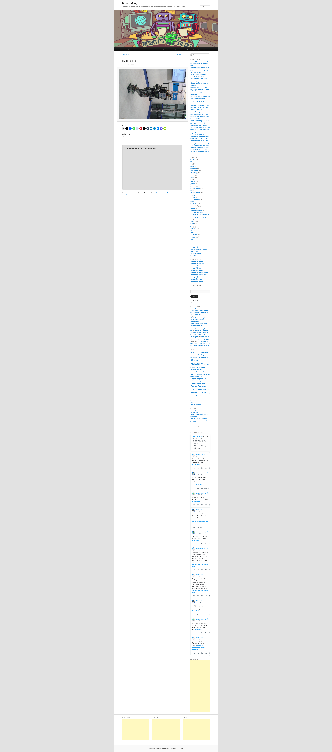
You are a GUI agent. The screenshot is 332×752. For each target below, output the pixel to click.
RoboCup (198, 381)
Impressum (193, 255)
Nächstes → (180, 54)
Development (193, 172)
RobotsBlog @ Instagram (197, 265)
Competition (193, 168)
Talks (191, 225)
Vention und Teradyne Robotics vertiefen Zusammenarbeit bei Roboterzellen (200, 98)
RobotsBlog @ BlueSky (196, 261)
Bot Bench (193, 411)
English (192, 176)
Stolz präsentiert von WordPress (176, 748)
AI (191, 161)
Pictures (192, 205)
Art (191, 165)
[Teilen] (209, 468)
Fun (191, 179)
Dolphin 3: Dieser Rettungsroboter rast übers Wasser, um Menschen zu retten (200, 63)
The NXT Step (194, 422)
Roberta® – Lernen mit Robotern (199, 418)
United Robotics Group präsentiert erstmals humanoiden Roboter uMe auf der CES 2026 (200, 337)
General (192, 181)
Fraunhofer (198, 357)
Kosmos (206, 364)
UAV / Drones (194, 228)
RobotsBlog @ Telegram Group (198, 274)
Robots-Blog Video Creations (147, 49)
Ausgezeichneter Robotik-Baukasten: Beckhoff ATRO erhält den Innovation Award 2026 (199, 332)
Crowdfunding (194, 170)
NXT (193, 196)
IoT (191, 190)
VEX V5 (194, 238)
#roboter (200, 645)
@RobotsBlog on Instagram (194, 49)
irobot (196, 360)
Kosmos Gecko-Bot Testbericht (198, 134)
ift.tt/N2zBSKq (196, 464)
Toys (191, 227)
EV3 (193, 194)
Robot (193, 386)
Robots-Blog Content (196, 210)
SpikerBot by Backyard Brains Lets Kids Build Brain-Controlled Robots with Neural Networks (199, 107)
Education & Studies (195, 174)
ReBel (205, 379)
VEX (191, 232)
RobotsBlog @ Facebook (197, 263)
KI (198, 360)
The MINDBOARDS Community (198, 420)
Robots (193, 392)
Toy (209, 393)
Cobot (192, 355)
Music (192, 201)
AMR (191, 163)
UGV (191, 230)
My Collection (194, 203)
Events (192, 177)
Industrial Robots (195, 188)
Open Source (193, 376)
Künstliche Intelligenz (195, 367)
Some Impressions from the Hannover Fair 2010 (156, 64)
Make (207, 372)
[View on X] (208, 455)
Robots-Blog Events (162, 49)
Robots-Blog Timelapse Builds (130, 49)
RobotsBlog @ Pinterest (196, 270)
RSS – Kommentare (195, 404)
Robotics (201, 389)
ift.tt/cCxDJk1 (196, 540)
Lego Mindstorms (195, 192)
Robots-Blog (129, 3)
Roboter (202, 386)
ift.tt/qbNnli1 (195, 611)
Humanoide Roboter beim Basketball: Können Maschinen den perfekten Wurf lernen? (200, 89)
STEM (192, 223)
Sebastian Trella (194, 336)
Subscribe (194, 296)
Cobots (192, 166)
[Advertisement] (200, 686)
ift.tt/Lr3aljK (198, 629)
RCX (193, 197)
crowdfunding (199, 355)
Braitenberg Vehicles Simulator (198, 249)
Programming (194, 207)
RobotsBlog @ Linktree (196, 269)
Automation (203, 352)
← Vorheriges (125, 54)
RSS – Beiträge (194, 402)
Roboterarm (193, 390)
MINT (206, 374)
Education (192, 357)
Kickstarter (197, 363)
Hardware (192, 185)
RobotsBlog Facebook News (177, 49)
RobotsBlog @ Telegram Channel (199, 272)
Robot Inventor (196, 199)
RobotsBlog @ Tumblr (196, 278)
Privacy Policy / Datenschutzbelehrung (157, 748)
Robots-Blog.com (198, 436)
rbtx (201, 379)
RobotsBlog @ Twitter (196, 279)
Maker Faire (194, 374)
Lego (203, 367)
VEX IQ (194, 236)
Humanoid (193, 186)
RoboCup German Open (197, 383)
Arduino (197, 352)
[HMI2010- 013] (152, 94)
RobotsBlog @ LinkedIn (196, 267)
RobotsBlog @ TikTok (196, 276)
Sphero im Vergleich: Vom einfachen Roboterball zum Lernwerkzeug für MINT (199, 83)
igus (192, 359)
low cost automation (198, 372)
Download (206, 355)
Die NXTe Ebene (194, 412)
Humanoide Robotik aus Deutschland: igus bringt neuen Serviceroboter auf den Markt (199, 116)
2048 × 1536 (140, 64)
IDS (207, 357)
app (193, 352)
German (192, 183)
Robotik (207, 390)
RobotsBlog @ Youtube (196, 281)
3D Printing (193, 159)
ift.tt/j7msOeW (196, 501)
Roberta (192, 208)
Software (192, 221)
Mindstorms (201, 374)
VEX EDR (194, 234)
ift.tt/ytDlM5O (200, 485)
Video (192, 239)
